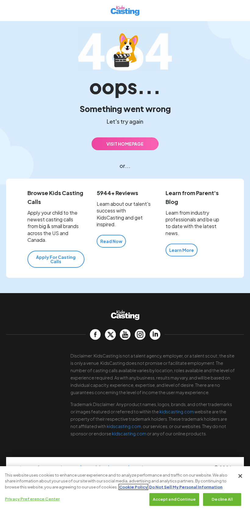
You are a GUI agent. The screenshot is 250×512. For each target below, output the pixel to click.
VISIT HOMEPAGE (125, 144)
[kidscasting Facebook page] (95, 334)
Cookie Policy (133, 487)
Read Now (111, 241)
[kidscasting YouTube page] (125, 334)
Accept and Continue (174, 499)
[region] (125, 489)
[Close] (240, 476)
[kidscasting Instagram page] (140, 334)
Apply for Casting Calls (56, 259)
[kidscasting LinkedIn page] (155, 334)
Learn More (181, 250)
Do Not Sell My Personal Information (186, 487)
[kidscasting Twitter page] (110, 334)
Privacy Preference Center (32, 498)
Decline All (222, 499)
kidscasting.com (176, 411)
